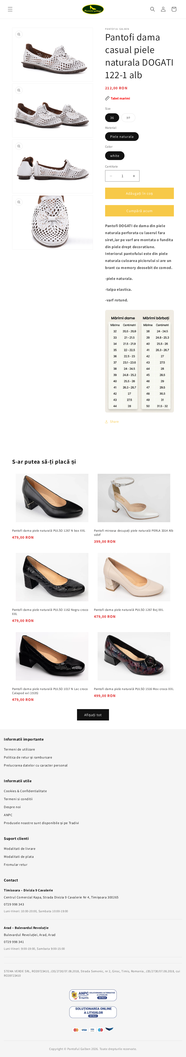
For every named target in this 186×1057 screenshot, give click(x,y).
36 (112, 117)
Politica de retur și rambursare (28, 757)
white (114, 155)
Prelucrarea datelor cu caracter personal (36, 765)
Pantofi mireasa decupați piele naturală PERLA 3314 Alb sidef (133, 533)
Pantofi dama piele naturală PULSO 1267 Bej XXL (129, 610)
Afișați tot (93, 714)
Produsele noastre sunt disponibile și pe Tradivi (41, 823)
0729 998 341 (14, 942)
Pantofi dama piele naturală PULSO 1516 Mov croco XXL (134, 689)
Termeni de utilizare (19, 749)
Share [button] (114, 421)
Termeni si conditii (18, 799)
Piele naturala (122, 136)
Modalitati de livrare (20, 848)
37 (130, 118)
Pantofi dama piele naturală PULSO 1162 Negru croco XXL (50, 612)
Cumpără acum (139, 210)
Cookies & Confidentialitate (25, 791)
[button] (10, 9)
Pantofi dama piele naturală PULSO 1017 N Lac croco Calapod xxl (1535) (50, 691)
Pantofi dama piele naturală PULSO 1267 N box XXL (48, 531)
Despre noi (12, 807)
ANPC (8, 815)
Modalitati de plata (19, 856)
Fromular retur (15, 864)
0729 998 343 (14, 904)
